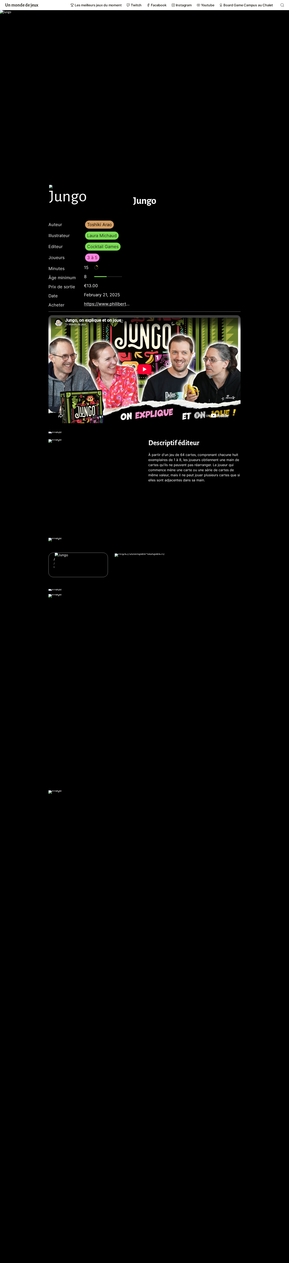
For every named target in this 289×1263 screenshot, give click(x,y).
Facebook (158, 5)
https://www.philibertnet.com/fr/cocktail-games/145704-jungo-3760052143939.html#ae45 (107, 303)
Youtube (207, 5)
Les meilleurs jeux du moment (98, 5)
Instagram (184, 5)
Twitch (136, 5)
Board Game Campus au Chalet (248, 5)
